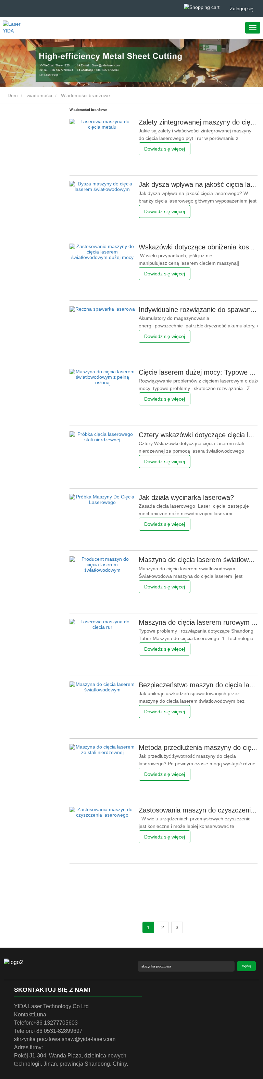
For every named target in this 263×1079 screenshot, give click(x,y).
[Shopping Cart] (201, 7)
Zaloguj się (241, 8)
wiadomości (39, 95)
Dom (12, 95)
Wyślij (246, 966)
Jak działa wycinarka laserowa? (186, 497)
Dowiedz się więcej (164, 149)
